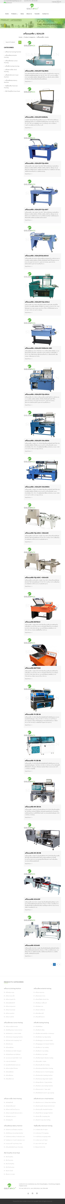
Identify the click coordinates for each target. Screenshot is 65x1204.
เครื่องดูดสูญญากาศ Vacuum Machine (44, 1044)
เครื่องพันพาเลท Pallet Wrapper (13, 1051)
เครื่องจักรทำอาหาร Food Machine (11, 76)
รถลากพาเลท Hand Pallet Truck (14, 1058)
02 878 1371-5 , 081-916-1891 (31, 1)
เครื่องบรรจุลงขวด (39, 992)
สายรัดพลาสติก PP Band (41, 1130)
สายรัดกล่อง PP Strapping (41, 1133)
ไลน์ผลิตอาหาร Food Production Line (15, 1140)
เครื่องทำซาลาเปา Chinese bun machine (45, 1103)
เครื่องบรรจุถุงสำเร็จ (10, 999)
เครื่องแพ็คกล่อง (9, 1075)
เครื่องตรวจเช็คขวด (40, 1010)
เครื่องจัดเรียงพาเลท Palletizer (13, 1055)
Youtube (37, 14)
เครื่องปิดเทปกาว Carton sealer (13, 1034)
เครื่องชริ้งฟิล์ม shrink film (42, 999)
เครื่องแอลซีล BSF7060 (33, 668)
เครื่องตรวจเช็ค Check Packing (10, 71)
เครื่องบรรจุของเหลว (11, 1006)
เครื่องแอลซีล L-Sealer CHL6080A (37, 487)
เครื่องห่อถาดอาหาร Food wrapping (44, 1072)
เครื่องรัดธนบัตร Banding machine (43, 1075)
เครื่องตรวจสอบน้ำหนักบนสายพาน (14, 1113)
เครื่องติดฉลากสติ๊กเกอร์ (41, 1003)
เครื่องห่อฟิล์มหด (9, 1072)
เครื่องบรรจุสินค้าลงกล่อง (12, 1027)
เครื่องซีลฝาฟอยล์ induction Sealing (44, 1058)
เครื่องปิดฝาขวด (39, 1006)
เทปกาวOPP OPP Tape (41, 1144)
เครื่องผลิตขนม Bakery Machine (10, 81)
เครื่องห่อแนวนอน (10, 992)
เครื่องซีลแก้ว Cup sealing (41, 1051)
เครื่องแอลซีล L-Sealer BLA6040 (37, 256)
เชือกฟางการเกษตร (10, 1174)
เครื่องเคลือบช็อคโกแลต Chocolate (14, 1147)
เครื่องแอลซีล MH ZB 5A (33, 807)
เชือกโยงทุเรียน (9, 1157)
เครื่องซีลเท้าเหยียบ (40, 1030)
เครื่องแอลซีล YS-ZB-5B (33, 760)
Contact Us (45, 14)
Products (13, 14)
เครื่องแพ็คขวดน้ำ (39, 1013)
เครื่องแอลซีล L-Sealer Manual (36, 117)
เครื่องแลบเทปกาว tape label (42, 1089)
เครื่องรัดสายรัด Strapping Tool (14, 1041)
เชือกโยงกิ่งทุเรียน (10, 1164)
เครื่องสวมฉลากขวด (40, 996)
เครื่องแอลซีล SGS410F (32, 899)
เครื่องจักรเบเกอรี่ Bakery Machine (14, 1130)
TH (57, 2)
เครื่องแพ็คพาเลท (10, 1079)
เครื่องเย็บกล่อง (9, 1044)
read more (28, 82)
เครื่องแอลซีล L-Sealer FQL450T (36, 209)
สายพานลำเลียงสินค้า (11, 1061)
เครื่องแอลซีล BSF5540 (32, 622)
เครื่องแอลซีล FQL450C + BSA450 (36, 577)
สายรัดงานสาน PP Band (41, 1140)
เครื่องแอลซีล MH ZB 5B (33, 853)
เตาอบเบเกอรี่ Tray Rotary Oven (14, 1144)
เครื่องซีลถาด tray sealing (42, 1048)
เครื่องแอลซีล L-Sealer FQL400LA (37, 302)
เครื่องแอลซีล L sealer (43, 37)
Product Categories (29, 37)
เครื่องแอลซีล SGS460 (32, 945)
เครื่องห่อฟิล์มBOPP (10, 1003)
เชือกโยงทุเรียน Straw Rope (12, 91)
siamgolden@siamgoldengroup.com (13, 1)
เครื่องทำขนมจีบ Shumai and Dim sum (45, 1106)
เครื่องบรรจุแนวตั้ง (10, 996)
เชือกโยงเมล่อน (9, 1160)
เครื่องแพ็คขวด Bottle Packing (10, 56)
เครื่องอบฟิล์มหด (9, 1048)
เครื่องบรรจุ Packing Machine (13, 52)
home (7, 14)
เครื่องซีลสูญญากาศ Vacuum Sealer (44, 1041)
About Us (29, 14)
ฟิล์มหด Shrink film (40, 1147)
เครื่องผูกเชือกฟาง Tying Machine (43, 1082)
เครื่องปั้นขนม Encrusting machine (14, 1133)
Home (20, 37)
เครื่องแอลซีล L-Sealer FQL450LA (37, 394)
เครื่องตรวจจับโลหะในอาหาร (13, 1110)
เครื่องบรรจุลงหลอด (10, 1010)
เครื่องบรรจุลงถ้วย (10, 1013)
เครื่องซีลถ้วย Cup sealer (41, 1055)
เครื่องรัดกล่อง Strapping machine (14, 1037)
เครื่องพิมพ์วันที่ (9, 1103)
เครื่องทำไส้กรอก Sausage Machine (44, 1113)
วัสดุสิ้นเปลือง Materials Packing (11, 87)
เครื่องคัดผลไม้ (9, 1120)
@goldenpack (9, 3)
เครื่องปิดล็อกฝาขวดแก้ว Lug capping (44, 1093)
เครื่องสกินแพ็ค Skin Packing (42, 1065)
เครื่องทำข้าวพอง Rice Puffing (42, 1120)
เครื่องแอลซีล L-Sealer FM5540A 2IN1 (38, 348)
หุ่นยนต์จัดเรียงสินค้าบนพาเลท (13, 1065)
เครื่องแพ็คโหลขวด (40, 1017)
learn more (42, 54)
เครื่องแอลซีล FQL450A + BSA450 (37, 533)
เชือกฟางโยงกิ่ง (9, 1171)
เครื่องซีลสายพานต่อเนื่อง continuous (44, 1034)
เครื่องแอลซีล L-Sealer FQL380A (36, 71)
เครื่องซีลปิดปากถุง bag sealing (43, 1037)
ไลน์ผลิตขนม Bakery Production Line (15, 1137)
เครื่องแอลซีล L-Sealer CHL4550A (37, 440)
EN (60, 2)
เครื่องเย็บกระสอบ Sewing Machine (44, 1086)
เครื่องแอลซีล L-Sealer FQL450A (36, 163)
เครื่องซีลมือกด (38, 1027)
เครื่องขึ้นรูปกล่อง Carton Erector (14, 1030)
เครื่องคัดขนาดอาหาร (11, 1117)
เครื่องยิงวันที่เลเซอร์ (10, 1106)
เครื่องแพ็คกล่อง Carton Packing (11, 62)
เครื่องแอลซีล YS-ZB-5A (33, 714)
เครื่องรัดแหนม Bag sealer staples (44, 1079)
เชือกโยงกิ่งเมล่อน (10, 1167)
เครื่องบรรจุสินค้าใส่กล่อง (12, 1068)
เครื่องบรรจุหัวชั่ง (10, 1017)
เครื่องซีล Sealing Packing (12, 66)
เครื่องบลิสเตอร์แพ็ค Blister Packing (44, 1068)
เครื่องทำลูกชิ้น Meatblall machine (43, 1110)
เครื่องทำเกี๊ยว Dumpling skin (42, 1117)
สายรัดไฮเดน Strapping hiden (43, 1137)
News (22, 14)
